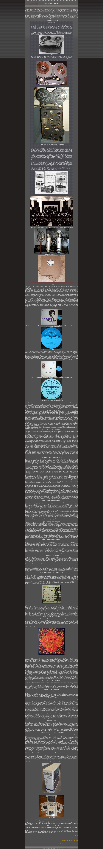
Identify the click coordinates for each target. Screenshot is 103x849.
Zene (46, 0)
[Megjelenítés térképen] (31, 159)
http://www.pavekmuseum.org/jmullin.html (70, 840)
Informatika (28, 0)
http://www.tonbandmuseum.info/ (71, 843)
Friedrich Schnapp (74, 15)
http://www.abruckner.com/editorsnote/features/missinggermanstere (65, 842)
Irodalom (58, 0)
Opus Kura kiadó (74, 836)
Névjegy (68, 0)
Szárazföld (41, 0)
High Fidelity (51, 0)
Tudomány (35, 0)
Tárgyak (63, 0)
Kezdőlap (73, 0)
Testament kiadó (75, 838)
